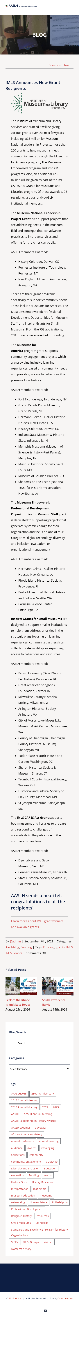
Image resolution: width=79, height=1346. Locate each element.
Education (50, 1168)
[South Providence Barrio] (57, 986)
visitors (48, 1242)
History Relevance (43, 1182)
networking (18, 1202)
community (36, 1155)
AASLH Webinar (20, 1127)
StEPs (14, 1242)
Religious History (21, 1216)
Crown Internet (65, 1298)
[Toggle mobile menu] (72, 9)
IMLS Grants (14, 953)
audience (17, 1148)
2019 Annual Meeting (24, 1107)
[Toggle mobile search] (65, 9)
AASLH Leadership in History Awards (33, 1120)
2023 (56, 1107)
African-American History (26, 1134)
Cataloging (47, 1148)
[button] (7, 994)
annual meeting (49, 1141)
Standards (42, 1222)
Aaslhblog (12, 947)
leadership (39, 1189)
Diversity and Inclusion (25, 1168)
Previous (55, 65)
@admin (15, 941)
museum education (23, 1195)
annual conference (22, 1141)
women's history (21, 1249)
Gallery (26, 986)
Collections (18, 1155)
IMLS (69, 947)
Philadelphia (60, 1202)
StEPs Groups (31, 1242)
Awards (32, 1148)
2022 (45, 1107)
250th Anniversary (42, 1093)
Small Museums (21, 1222)
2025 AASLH (15, 1298)
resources (43, 1216)
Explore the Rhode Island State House (16, 986)
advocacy (40, 1127)
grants (60, 947)
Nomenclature (38, 1202)
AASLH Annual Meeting (38, 1114)
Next (67, 65)
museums (46, 1195)
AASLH (15, 1114)
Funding (26, 947)
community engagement (26, 1161)
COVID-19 (52, 1161)
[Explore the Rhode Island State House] (21, 986)
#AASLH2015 (19, 1093)
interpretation (19, 1189)
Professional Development (27, 1209)
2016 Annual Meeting (24, 1100)
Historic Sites (19, 1182)
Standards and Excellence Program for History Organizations (39, 1232)
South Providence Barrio (53, 986)
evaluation (17, 1175)
